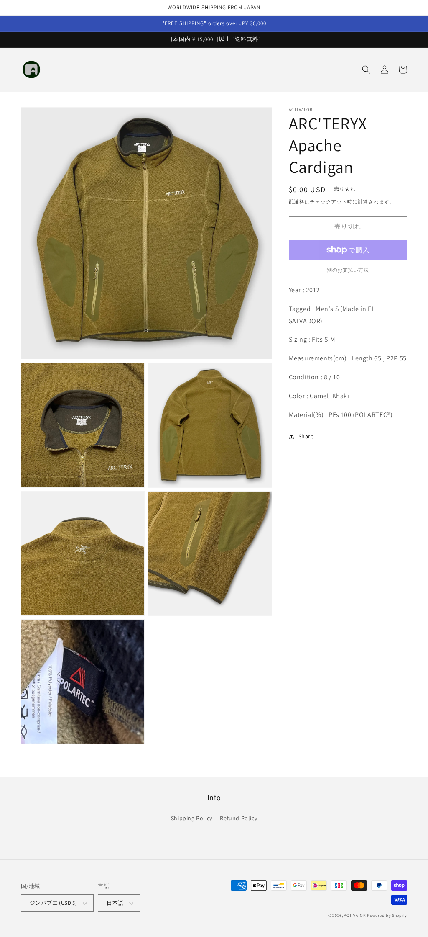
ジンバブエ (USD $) (53, 902)
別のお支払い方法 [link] (348, 270)
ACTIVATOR (355, 915)
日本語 (115, 902)
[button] (366, 69)
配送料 (297, 201)
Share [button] (306, 436)
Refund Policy (238, 818)
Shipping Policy (191, 818)
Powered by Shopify (387, 915)
